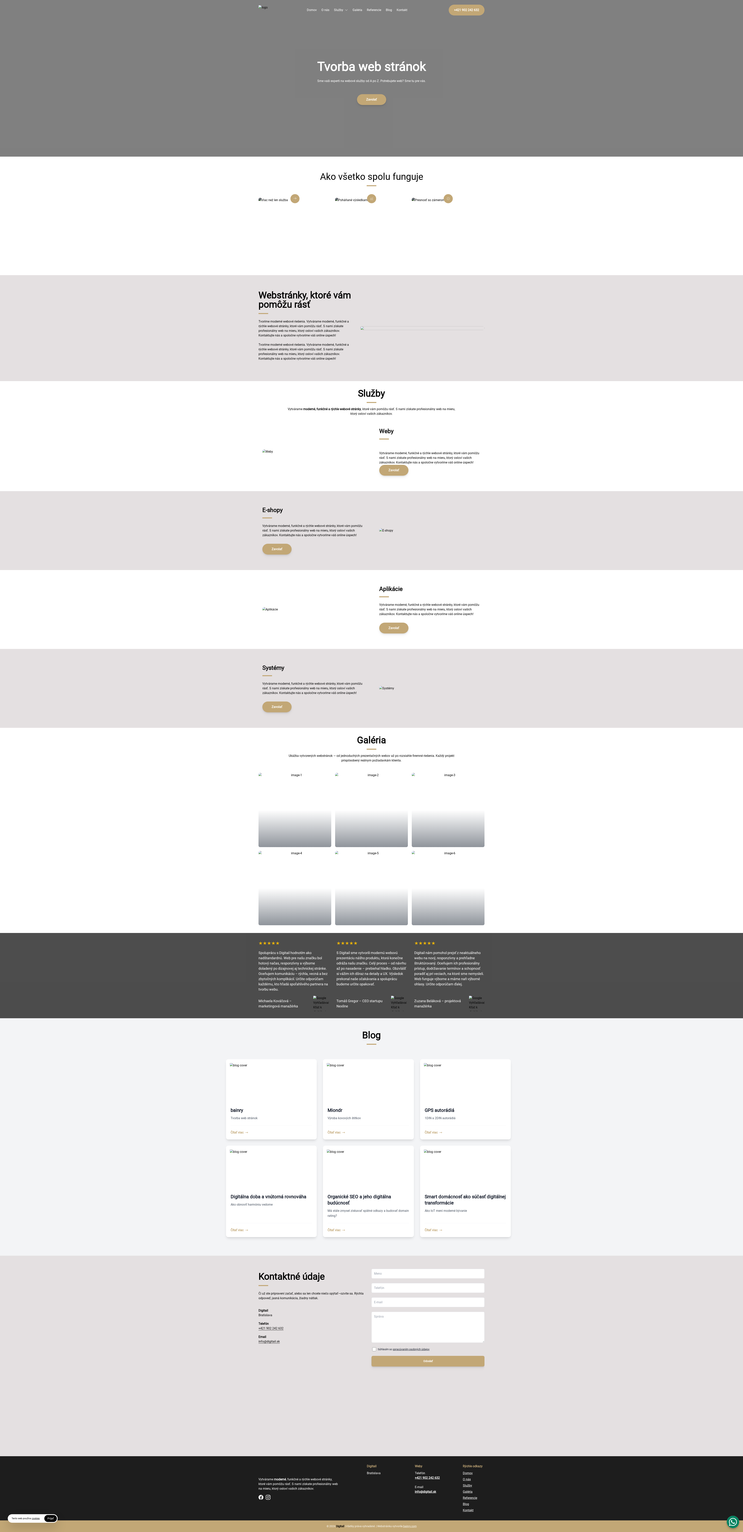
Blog (389, 10)
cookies (36, 1518)
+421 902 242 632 (271, 1328)
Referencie (374, 10)
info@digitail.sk (269, 1341)
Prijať (50, 1518)
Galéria (357, 10)
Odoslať (428, 1361)
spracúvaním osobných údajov (411, 1349)
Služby (338, 10)
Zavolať (371, 99)
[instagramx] (268, 1497)
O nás (325, 10)
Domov (312, 10)
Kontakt (402, 10)
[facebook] (261, 1497)
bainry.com (410, 1526)
